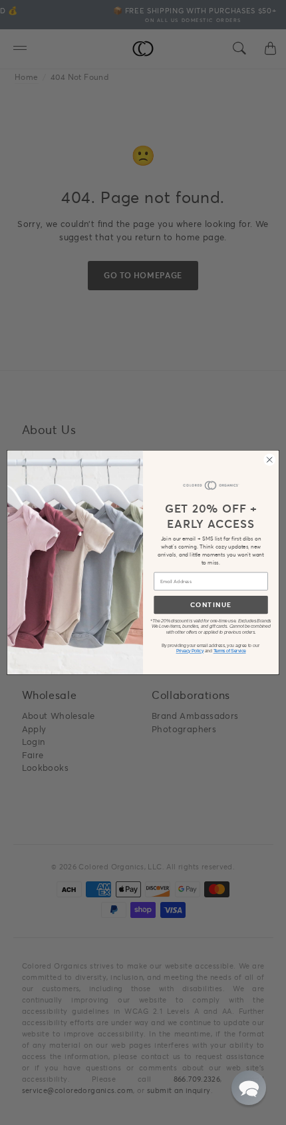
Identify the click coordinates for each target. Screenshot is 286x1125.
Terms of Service (230, 651)
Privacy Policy (190, 651)
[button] (248, 1087)
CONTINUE (210, 604)
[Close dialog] (269, 459)
